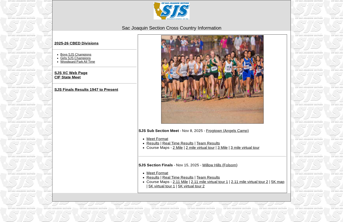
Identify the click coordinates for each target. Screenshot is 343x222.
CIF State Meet (67, 77)
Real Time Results (178, 143)
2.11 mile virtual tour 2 (249, 182)
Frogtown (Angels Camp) (227, 131)
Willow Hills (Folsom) (219, 165)
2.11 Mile (180, 182)
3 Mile (223, 147)
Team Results (208, 143)
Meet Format (157, 139)
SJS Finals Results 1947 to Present (86, 89)
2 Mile (178, 147)
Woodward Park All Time (77, 61)
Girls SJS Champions (75, 58)
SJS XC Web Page (71, 73)
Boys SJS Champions (75, 54)
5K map (277, 182)
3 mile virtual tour (245, 147)
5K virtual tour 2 (191, 186)
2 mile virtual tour (200, 147)
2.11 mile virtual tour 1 (209, 182)
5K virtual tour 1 (161, 186)
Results (152, 143)
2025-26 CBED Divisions (76, 43)
